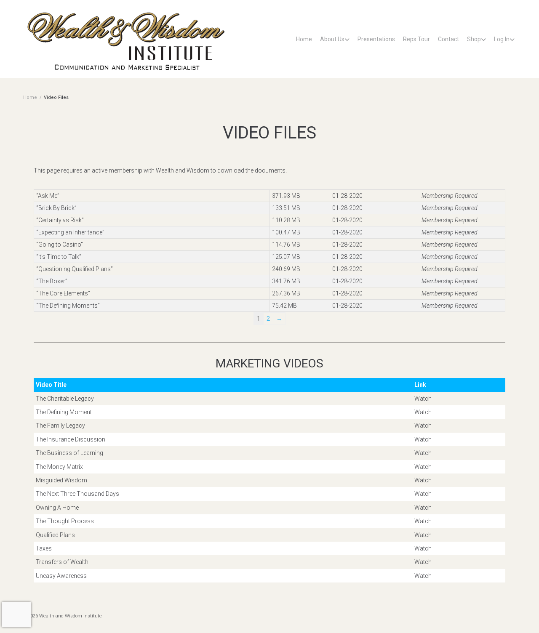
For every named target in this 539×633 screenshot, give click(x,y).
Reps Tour (416, 39)
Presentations (376, 39)
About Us (332, 39)
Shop (474, 39)
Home (304, 39)
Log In (502, 39)
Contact (448, 39)
